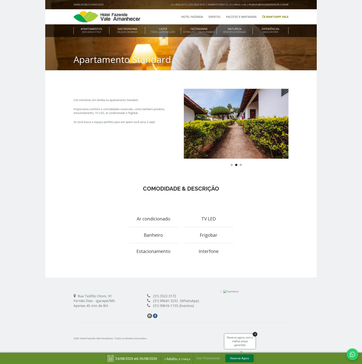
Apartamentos (91, 30)
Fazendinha (199, 30)
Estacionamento (153, 251)
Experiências (270, 30)
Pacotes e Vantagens (241, 17)
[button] (231, 164)
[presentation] (190, 123)
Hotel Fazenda (192, 17)
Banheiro (153, 235)
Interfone (209, 251)
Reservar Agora (239, 358)
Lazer (163, 30)
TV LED (208, 219)
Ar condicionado (153, 219)
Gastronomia (127, 30)
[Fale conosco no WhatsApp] (352, 354)
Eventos (214, 17)
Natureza (234, 30)
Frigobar (208, 235)
